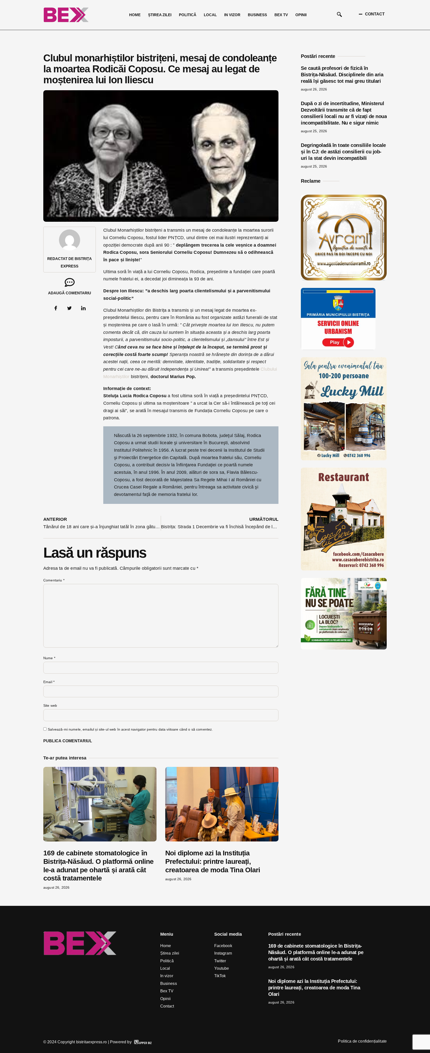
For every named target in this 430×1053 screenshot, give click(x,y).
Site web (50, 705)
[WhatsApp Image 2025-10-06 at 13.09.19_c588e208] (344, 569)
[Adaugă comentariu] (70, 282)
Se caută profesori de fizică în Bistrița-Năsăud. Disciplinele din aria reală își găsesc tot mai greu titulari (342, 74)
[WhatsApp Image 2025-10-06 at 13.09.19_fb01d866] (344, 458)
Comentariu (53, 580)
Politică (187, 15)
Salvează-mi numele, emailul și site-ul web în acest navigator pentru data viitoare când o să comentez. (130, 729)
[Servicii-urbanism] (338, 348)
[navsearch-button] (339, 15)
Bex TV (281, 15)
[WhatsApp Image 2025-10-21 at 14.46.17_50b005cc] (344, 278)
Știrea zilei (159, 15)
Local (210, 15)
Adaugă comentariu (69, 293)
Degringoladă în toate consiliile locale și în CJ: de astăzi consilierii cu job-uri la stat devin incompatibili (343, 151)
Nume (49, 658)
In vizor (232, 15)
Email (48, 682)
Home (135, 15)
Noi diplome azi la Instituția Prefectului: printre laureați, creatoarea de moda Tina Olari (212, 861)
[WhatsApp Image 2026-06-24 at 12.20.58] (344, 648)
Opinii (301, 15)
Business (257, 15)
